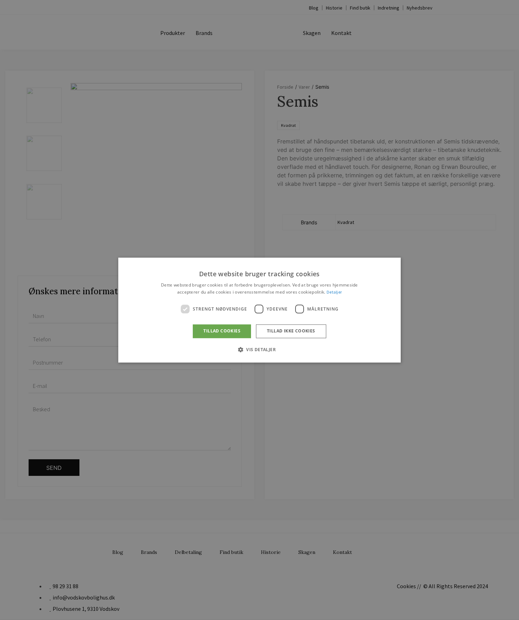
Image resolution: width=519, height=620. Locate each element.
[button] (259, 349)
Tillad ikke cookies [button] (291, 331)
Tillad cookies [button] (221, 331)
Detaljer (334, 292)
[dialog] (259, 310)
